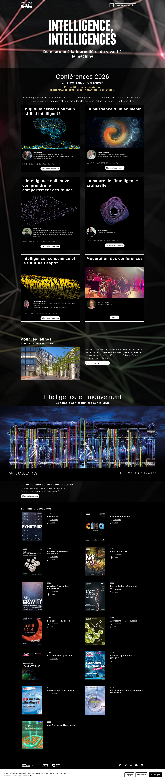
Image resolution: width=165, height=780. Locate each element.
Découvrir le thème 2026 (121, 101)
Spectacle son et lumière (126, 5)
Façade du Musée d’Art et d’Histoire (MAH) (40, 491)
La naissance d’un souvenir (114, 109)
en (111, 5)
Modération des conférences (115, 258)
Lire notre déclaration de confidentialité (17, 776)
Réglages (129, 775)
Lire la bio (114, 317)
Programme (54, 519)
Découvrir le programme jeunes (97, 363)
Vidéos (52, 522)
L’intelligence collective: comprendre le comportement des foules (47, 185)
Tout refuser (141, 775)
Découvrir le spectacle (30, 496)
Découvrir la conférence (50, 169)
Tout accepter (155, 775)
